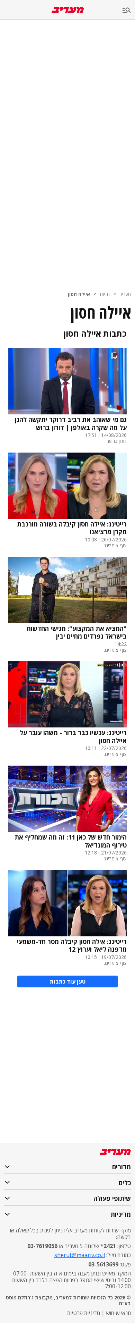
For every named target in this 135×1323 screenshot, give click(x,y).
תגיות (105, 294)
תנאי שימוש (118, 1313)
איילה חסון (79, 294)
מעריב (125, 294)
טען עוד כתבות (68, 981)
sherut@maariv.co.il (79, 1255)
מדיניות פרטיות (83, 1313)
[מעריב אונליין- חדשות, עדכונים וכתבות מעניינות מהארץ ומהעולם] (67, 10)
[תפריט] (129, 10)
